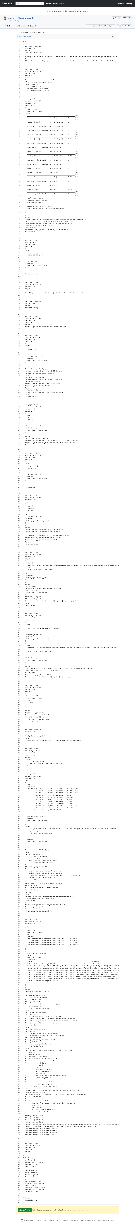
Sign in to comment (83, 1210)
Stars (33, 26)
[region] (67, 621)
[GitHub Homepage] (22, 1220)
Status (57, 1220)
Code (9, 26)
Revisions (20, 26)
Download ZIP (126, 26)
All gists (49, 3)
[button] (114, 25)
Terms (39, 1220)
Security (51, 1220)
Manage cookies (86, 1220)
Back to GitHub (58, 3)
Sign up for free (24, 1210)
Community (64, 1220)
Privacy (45, 1220)
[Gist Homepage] (8, 3)
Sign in (121, 3)
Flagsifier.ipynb (26, 18)
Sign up (129, 3)
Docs (71, 1220)
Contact (76, 1220)
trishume (12, 18)
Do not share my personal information (103, 1220)
